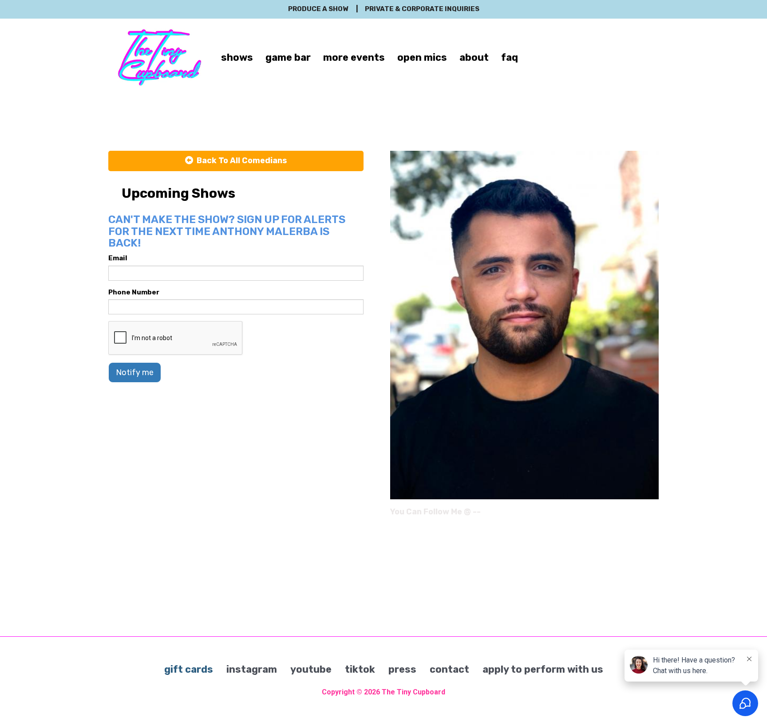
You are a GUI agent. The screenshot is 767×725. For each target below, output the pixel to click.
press (402, 669)
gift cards (188, 669)
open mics (422, 57)
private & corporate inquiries (422, 9)
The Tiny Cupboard (413, 692)
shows (237, 57)
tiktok (360, 669)
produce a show (318, 9)
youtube (311, 669)
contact (449, 669)
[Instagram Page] (653, 515)
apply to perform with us (542, 669)
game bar (288, 57)
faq (509, 57)
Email (117, 258)
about (474, 57)
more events (354, 57)
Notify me (135, 372)
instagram (251, 669)
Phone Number (133, 292)
